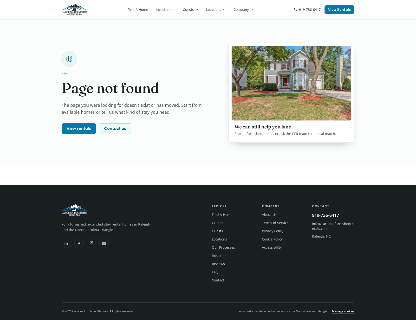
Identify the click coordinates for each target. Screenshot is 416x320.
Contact (218, 280)
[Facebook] (79, 243)
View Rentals (339, 9)
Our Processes (223, 247)
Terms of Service (275, 222)
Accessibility (272, 247)
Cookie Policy (272, 239)
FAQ (215, 272)
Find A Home (138, 9)
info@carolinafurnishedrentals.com (333, 226)
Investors (163, 9)
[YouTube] (104, 243)
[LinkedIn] (66, 243)
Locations (213, 9)
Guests (188, 9)
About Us (269, 214)
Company (241, 9)
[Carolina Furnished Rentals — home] (74, 9)
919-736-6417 (310, 9)
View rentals (79, 128)
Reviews (218, 263)
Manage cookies (343, 311)
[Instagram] (91, 243)
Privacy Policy (272, 231)
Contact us (115, 128)
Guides (217, 222)
